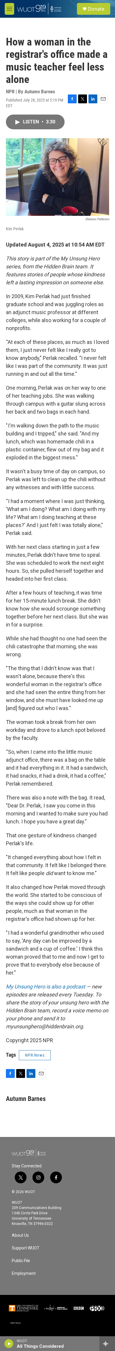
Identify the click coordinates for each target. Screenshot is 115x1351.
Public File (21, 1261)
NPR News (35, 1055)
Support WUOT (26, 1248)
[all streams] (107, 1343)
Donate (96, 9)
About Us (20, 1235)
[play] (9, 1344)
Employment (24, 1273)
